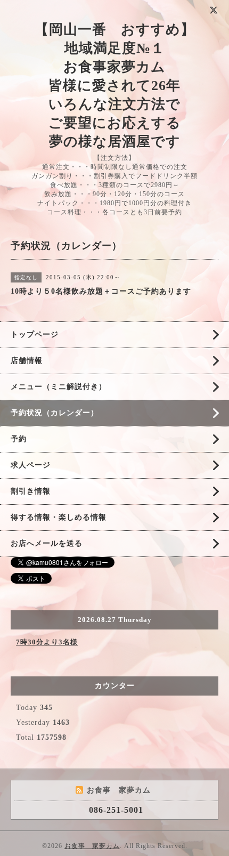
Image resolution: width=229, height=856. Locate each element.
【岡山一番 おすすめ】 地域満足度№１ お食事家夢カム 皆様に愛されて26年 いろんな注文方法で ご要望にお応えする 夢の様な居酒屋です (115, 85)
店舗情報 (27, 361)
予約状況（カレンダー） (55, 413)
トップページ (35, 334)
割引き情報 (31, 491)
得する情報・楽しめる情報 (59, 517)
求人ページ (31, 465)
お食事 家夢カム (92, 846)
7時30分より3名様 (47, 642)
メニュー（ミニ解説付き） (59, 387)
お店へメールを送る (47, 543)
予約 (19, 439)
